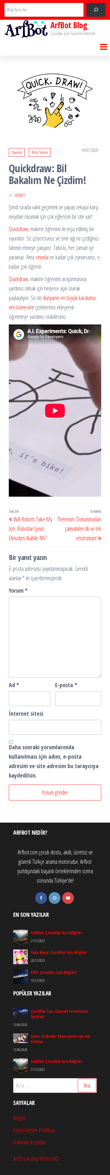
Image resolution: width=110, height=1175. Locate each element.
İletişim (19, 1118)
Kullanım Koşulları (29, 1142)
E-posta (66, 685)
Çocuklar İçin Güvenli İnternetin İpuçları (59, 1013)
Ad (14, 685)
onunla (41, 257)
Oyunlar (16, 152)
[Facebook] (41, 898)
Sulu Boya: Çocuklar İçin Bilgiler (59, 952)
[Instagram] (54, 898)
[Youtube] (68, 898)
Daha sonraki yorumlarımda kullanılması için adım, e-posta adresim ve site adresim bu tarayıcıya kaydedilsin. (54, 761)
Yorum (18, 590)
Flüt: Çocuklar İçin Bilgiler (54, 972)
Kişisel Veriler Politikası (34, 1130)
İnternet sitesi (26, 713)
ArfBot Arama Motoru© (36, 1159)
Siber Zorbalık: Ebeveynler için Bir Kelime (60, 1038)
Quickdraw (18, 229)
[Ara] (96, 10)
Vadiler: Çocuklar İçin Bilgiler (56, 932)
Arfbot (20, 195)
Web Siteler (39, 152)
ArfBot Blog (68, 25)
